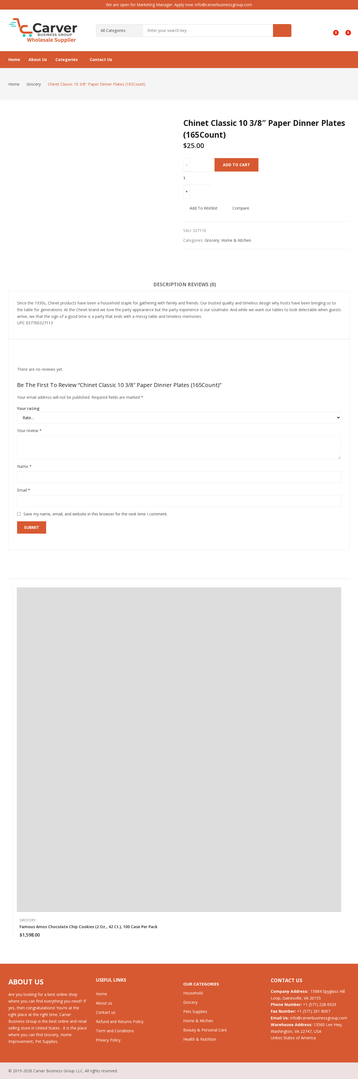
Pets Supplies (195, 1011)
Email (23, 490)
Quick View (338, 593)
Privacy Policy (108, 1040)
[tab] (170, 285)
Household (193, 993)
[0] (332, 30)
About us (104, 1003)
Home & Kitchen (236, 240)
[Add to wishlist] (338, 605)
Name (24, 466)
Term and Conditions (115, 1030)
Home (101, 993)
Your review (29, 430)
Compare (240, 208)
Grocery (212, 240)
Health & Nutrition (199, 1039)
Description (170, 284)
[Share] (339, 6)
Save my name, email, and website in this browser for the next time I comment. (95, 514)
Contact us (106, 1012)
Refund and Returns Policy (119, 1021)
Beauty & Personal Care (205, 1030)
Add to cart (236, 164)
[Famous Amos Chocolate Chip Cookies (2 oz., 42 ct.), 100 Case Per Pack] (179, 749)
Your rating (28, 408)
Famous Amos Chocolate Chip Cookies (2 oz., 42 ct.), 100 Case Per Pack (88, 926)
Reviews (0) (202, 284)
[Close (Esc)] (352, 6)
